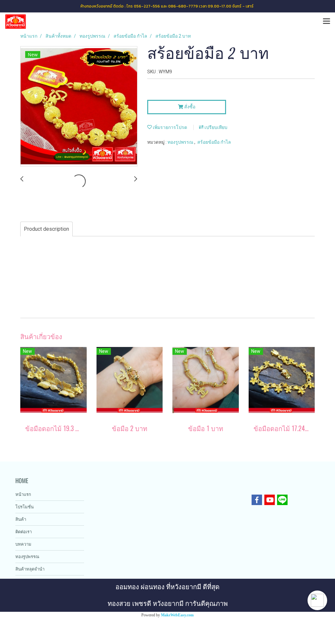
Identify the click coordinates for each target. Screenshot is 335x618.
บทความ (23, 544)
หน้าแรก (23, 494)
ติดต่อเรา (23, 531)
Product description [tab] (46, 229)
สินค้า (20, 519)
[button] (317, 600)
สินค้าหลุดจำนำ (29, 569)
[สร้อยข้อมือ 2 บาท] (79, 106)
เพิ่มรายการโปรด (169, 127)
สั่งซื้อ (189, 106)
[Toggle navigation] (326, 21)
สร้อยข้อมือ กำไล (214, 142)
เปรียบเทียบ (215, 127)
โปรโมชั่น (24, 506)
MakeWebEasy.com (177, 615)
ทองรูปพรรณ (181, 142)
